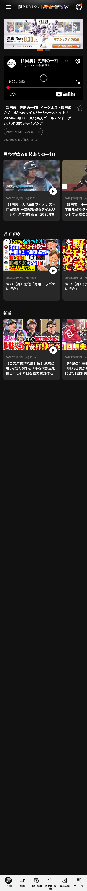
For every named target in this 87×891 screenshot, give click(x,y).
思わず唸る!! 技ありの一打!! (23, 132)
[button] (40, 50)
